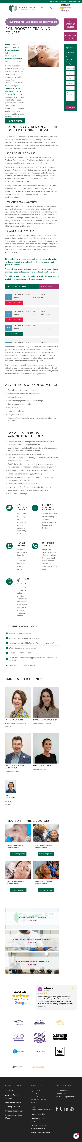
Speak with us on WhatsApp (58, 1)
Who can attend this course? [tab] (20, 633)
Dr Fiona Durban (14, 719)
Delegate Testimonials (14, 1111)
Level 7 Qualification (13, 1102)
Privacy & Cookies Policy (40, 1132)
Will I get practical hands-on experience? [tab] (25, 638)
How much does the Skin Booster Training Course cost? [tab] (31, 643)
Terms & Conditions (38, 1125)
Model (33, 1128)
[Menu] (42, 8)
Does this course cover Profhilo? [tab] (22, 665)
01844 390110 (42, 1114)
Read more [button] (42, 1007)
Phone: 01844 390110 (74, 1)
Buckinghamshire (38, 297)
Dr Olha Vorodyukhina (45, 719)
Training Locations (12, 1106)
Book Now (14, 334)
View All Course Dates (49, 287)
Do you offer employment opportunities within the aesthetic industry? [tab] (33, 659)
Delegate (41, 1128)
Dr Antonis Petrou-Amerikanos (15, 766)
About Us (9, 1091)
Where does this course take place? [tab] (23, 648)
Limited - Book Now (14, 303)
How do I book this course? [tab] (20, 653)
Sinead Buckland (42, 765)
